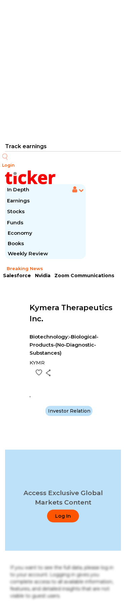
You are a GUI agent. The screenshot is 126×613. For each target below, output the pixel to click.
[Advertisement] (63, 71)
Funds (16, 222)
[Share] (48, 372)
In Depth (18, 189)
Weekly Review (28, 253)
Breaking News (25, 268)
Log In (63, 516)
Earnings (19, 200)
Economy (20, 233)
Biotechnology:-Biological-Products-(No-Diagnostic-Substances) (64, 344)
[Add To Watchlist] (39, 372)
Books (16, 243)
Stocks (16, 211)
